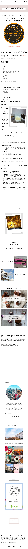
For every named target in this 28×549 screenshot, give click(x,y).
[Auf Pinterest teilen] (15, 244)
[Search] (21, 420)
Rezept (19, 249)
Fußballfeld (25, 55)
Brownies (13, 246)
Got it (19, 546)
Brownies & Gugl (21, 246)
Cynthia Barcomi (9, 248)
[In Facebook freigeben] (10, 244)
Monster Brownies (6, 249)
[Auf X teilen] (12, 244)
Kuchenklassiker (18, 248)
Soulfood (24, 249)
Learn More (11, 546)
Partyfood (14, 249)
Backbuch (12, 53)
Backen (8, 246)
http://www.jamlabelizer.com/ (14, 46)
